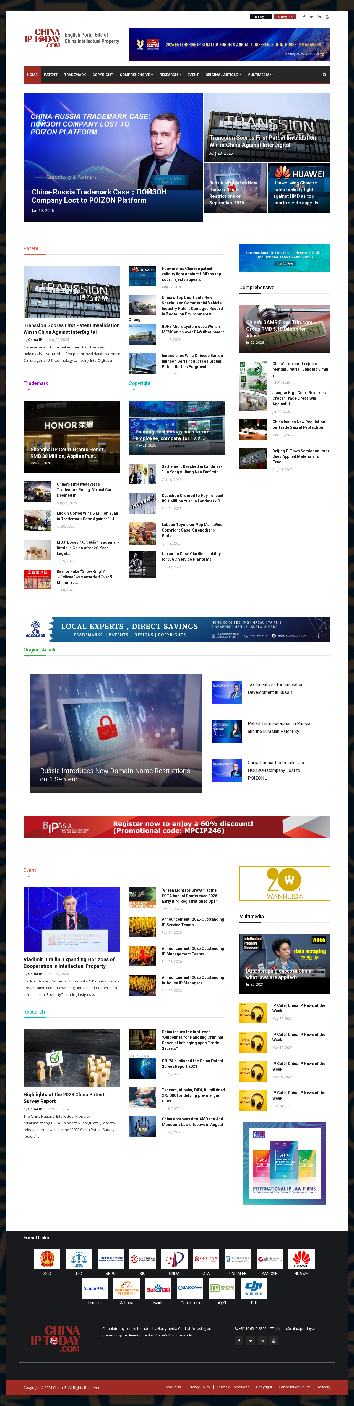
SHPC (111, 1273)
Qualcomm (190, 1302)
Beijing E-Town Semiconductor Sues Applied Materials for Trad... (300, 456)
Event (193, 75)
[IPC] (79, 1259)
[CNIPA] (174, 1259)
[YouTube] (327, 16)
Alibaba (126, 1302)
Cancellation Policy (294, 1386)
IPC (79, 1273)
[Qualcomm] (190, 1288)
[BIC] (142, 1259)
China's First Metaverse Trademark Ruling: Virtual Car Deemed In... (84, 489)
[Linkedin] (319, 16)
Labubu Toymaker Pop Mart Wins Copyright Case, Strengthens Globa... (192, 530)
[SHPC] (111, 1259)
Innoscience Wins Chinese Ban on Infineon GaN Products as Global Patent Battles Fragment (192, 361)
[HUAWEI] (301, 1259)
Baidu (158, 1302)
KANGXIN (270, 1273)
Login (262, 16)
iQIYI (222, 1302)
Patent (51, 75)
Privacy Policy (199, 1386)
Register (287, 16)
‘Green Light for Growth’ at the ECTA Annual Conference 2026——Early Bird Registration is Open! (192, 896)
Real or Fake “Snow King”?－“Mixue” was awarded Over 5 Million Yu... (84, 577)
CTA (206, 1273)
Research (169, 75)
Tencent (95, 1302)
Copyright (102, 75)
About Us (173, 1386)
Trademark (75, 75)
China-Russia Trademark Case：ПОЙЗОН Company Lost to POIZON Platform (99, 196)
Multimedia (258, 75)
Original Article (221, 75)
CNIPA (174, 1273)
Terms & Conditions (233, 1386)
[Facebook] (304, 16)
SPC (47, 1273)
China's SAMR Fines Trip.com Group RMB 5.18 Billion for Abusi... (279, 328)
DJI (254, 1302)
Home (32, 75)
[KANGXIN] (270, 1259)
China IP (35, 339)
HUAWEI (302, 1273)
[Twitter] (311, 16)
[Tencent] (95, 1288)
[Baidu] (158, 1288)
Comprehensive (135, 75)
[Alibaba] (126, 1288)
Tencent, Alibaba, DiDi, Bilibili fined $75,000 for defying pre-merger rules (193, 1095)
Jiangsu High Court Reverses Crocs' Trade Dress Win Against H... (299, 398)
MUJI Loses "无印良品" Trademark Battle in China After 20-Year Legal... (88, 548)
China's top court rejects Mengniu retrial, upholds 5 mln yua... (300, 369)
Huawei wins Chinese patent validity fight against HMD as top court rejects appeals (191, 274)
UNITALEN (238, 1273)
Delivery (323, 1386)
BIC (142, 1273)
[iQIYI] (222, 1288)
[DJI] (254, 1288)
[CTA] (206, 1259)
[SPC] (47, 1259)
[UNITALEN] (238, 1259)
